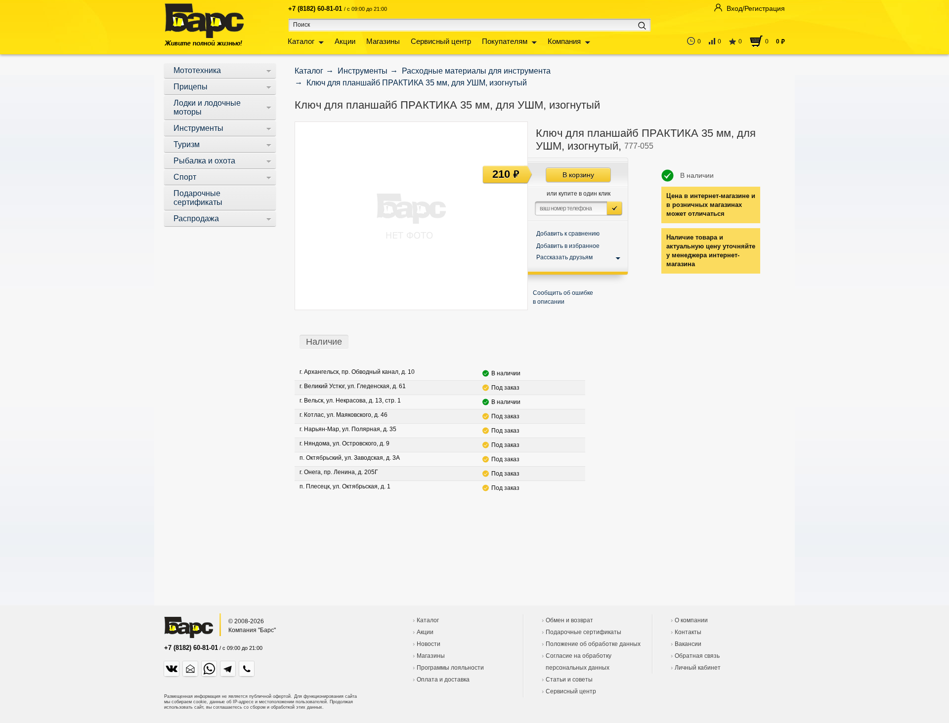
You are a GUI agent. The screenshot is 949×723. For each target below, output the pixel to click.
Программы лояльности (450, 667)
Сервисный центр (441, 41)
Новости (428, 644)
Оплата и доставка (443, 679)
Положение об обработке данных (593, 644)
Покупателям (504, 41)
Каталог (301, 41)
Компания (564, 41)
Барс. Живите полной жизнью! (204, 24)
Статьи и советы (569, 679)
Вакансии (688, 644)
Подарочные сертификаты (583, 632)
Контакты (688, 632)
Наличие (324, 342)
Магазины (383, 41)
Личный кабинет (698, 667)
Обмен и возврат (569, 620)
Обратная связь (697, 655)
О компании (691, 620)
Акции (345, 41)
